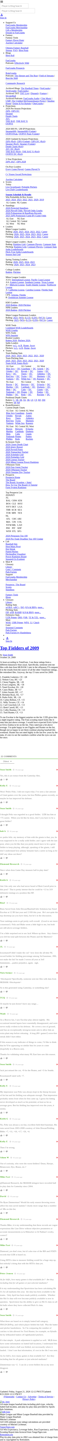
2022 (25, 199)
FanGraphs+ (23, 91)
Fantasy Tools (12, 595)
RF (39, 400)
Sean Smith (8, 655)
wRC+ (16, 607)
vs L (15, 345)
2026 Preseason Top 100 (17, 536)
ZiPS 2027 (10, 162)
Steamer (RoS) (12, 144)
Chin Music (46, 98)
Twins (24, 376)
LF (32, 400)
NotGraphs (45, 88)
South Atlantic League (36, 285)
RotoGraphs (11, 73)
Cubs (23, 389)
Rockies (40, 394)
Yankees (10, 379)
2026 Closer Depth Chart (17, 444)
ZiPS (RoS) (11, 141)
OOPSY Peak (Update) (29, 134)
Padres (40, 392)
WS (21, 318)
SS (24, 400)
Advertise (32, 1396)
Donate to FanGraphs (15, 32)
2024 (13, 199)
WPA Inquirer (12, 335)
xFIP (12, 612)
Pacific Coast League (40, 280)
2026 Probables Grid (15, 457)
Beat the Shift (12, 78)
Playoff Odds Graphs (33, 210)
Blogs (8, 597)
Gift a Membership (14, 30)
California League (16, 290)
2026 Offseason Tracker (16, 470)
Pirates (24, 392)
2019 (41, 199)
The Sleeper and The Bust (26, 75)
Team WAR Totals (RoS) (17, 363)
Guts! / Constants (13, 569)
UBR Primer (17, 622)
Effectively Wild (21, 63)
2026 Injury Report (14, 447)
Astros (40, 371)
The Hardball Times (30, 88)
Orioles (9, 371)
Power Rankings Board (16, 556)
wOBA (9, 607)
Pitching (17, 272)
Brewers (25, 384)
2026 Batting (11, 305)
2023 (19, 199)
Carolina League (33, 290)
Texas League (47, 282)
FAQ (15, 50)
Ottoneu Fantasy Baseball (17, 48)
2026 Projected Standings (17, 208)
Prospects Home (13, 477)
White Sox (26, 379)
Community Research (15, 83)
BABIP (18, 612)
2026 (15, 231)
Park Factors (11, 572)
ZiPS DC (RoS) (38, 141)
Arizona (14, 295)
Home (26, 345)
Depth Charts (11, 116)
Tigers (24, 374)
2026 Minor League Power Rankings (22, 462)
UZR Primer (11, 617)
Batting (9, 272)
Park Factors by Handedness (18, 632)
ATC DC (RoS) (13, 149)
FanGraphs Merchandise (16, 27)
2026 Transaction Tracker (17, 452)
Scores (9, 587)
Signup (9, 50)
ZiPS (8, 111)
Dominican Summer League (20, 297)
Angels (40, 369)
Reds (23, 394)
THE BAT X (22, 121)
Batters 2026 (11, 340)
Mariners (41, 376)
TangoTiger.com (7, 1427)
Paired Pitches (12, 551)
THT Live (24, 93)
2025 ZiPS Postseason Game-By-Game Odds (26, 215)
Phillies (9, 394)
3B (28, 400)
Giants (40, 389)
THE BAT (10, 121)
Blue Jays (10, 369)
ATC (8, 118)
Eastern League (17, 282)
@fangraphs (9, 1396)
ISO (22, 607)
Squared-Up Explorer (15, 559)
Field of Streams (46, 75)
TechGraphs (11, 91)
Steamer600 (11, 131)
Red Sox (10, 376)
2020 (36, 199)
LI (31, 622)
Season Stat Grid (13, 254)
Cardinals (25, 387)
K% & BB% (31, 607)
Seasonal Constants (14, 627)
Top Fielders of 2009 (19, 647)
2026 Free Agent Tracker (17, 467)
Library (9, 567)
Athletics (41, 374)
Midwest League (17, 285)
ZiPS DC (15, 111)
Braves (9, 384)
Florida (22, 295)
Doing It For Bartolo (22, 103)
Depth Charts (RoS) (14, 146)
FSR (25, 617)
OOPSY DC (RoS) (14, 154)
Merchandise (11, 579)
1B (17, 400)
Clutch (36, 622)
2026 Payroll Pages (14, 449)
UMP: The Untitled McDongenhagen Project (26, 101)
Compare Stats (49, 244)
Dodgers (41, 387)
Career (44, 231)
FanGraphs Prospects (15, 68)
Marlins (9, 387)
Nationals (10, 392)
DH (43, 400)
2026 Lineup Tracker (15, 459)
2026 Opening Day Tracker (18, 472)
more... (41, 607)
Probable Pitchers (29, 187)
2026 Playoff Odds (14, 210)
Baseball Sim (11, 544)
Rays (8, 374)
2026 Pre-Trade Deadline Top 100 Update (24, 539)
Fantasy (43, 93)
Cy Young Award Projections (19, 174)
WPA (26, 622)
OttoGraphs (38, 103)
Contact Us (21, 1396)
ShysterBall (11, 96)
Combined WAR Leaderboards (19, 328)
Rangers (40, 379)
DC (19, 369)
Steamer (9, 113)
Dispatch (35, 93)
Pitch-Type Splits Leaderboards (20, 252)
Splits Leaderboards (14, 249)
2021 (30, 199)
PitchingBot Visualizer (16, 554)
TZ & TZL (33, 617)
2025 (8, 199)
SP (15, 402)
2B (20, 400)
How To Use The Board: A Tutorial (21, 485)
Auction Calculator (14, 43)
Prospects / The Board (15, 584)
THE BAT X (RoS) (31, 151)
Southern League (32, 282)
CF (35, 400)
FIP (7, 612)
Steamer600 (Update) (26, 131)
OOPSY (9, 124)
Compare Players (34, 244)
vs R (20, 345)
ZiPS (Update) (23, 141)
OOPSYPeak (12, 134)
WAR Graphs (12, 330)
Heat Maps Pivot (13, 546)
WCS (41, 318)
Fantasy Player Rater (15, 40)
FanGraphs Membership (16, 25)
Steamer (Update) (27, 144)
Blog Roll (10, 55)
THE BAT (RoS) (13, 151)
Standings (10, 589)
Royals (24, 371)
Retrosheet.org (6, 1434)
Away (32, 345)
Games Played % (32, 169)
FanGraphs (10, 60)
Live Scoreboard (13, 187)
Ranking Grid (19, 244)
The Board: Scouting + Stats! (19, 482)
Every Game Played (15, 169)
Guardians (25, 369)
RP (18, 402)
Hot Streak (10, 549)
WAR (8, 622)
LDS (34, 318)
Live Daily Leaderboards (17, 189)
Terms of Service (45, 1396)
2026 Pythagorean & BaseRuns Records (24, 213)
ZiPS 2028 (21, 162)
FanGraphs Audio (31, 98)
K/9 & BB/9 (28, 612)
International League (21, 280)
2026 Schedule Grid (15, 454)
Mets (8, 389)
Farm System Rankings (16, 487)
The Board (10, 480)
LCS (27, 318)
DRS (20, 617)
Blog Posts (23, 50)
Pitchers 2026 (24, 340)
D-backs (40, 384)
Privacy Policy (29, 1399)
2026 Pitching (24, 305)
